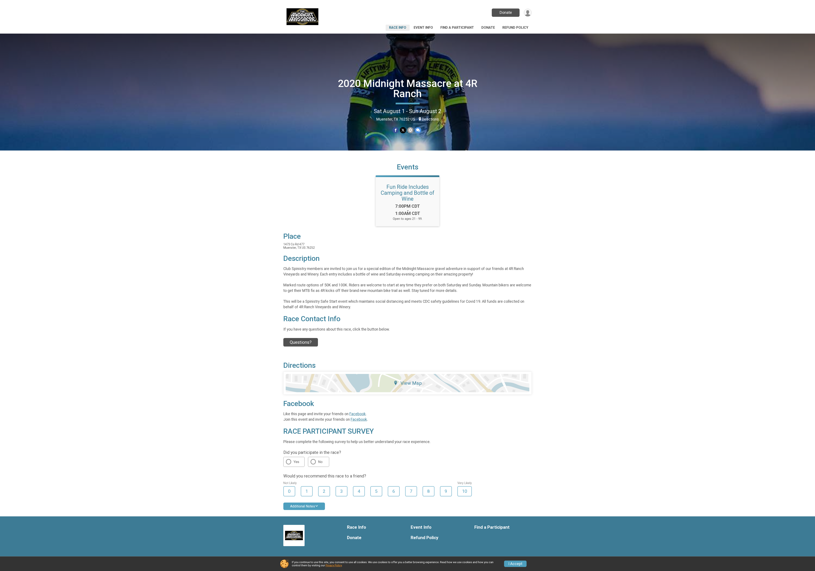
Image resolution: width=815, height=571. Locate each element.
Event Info (423, 28)
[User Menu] (528, 13)
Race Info (397, 28)
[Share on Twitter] (403, 130)
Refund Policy (515, 28)
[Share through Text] (418, 130)
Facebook (357, 414)
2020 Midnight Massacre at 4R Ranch (407, 88)
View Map (411, 383)
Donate (506, 12)
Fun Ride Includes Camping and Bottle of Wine (407, 193)
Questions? (301, 342)
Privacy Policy (334, 565)
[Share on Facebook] (395, 130)
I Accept (515, 564)
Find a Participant (457, 28)
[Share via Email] (410, 130)
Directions (430, 119)
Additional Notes (302, 506)
